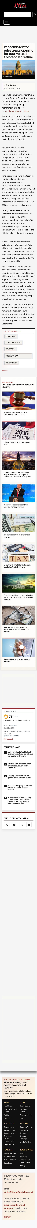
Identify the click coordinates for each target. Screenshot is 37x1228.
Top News (8, 1106)
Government (11, 363)
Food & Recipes (10, 1153)
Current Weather (26, 1127)
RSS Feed (23, 1156)
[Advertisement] (18, 912)
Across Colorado (13, 343)
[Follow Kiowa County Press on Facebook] (14, 824)
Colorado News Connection (13, 356)
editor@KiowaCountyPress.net (18, 1192)
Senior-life (11, 336)
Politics (6, 1115)
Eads (21, 1118)
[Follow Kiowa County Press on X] (6, 824)
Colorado (10, 349)
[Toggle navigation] (6, 22)
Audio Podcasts (10, 1160)
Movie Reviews (9, 1156)
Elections (7, 1118)
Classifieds (8, 1163)
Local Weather (25, 1142)
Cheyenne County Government (9, 1138)
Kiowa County (25, 1106)
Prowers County (26, 1115)
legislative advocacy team (17, 111)
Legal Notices (9, 1144)
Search (22, 1153)
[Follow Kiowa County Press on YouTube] (29, 824)
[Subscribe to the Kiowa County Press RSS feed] (21, 824)
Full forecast (8, 739)
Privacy (22, 1165)
